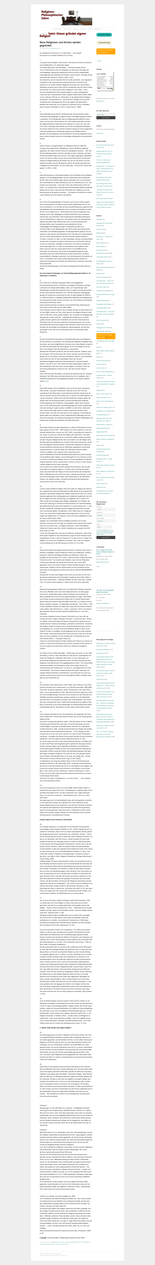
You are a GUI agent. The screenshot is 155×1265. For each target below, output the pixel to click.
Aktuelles (76, 28)
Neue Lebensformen (102, 397)
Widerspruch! (100, 487)
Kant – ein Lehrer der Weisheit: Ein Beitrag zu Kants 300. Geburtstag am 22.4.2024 (105, 734)
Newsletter (67, 28)
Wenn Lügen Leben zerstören (104, 198)
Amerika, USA (100, 229)
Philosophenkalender (102, 414)
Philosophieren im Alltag (103, 424)
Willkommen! (58, 28)
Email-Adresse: (100, 518)
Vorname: (98, 506)
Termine (98, 445)
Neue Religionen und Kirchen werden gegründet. (60, 44)
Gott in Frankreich (84, 1242)
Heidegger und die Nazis (103, 327)
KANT (98, 357)
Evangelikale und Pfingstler (103, 304)
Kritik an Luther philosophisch (104, 371)
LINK (47, 381)
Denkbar (98, 273)
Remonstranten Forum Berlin (104, 435)
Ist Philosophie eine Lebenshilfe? (105, 341)
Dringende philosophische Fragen (105, 294)
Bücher (83, 28)
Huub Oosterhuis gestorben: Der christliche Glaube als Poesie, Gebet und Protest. (105, 694)
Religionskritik (100, 432)
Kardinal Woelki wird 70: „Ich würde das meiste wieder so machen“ (104, 154)
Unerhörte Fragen (104, 35)
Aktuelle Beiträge (104, 43)
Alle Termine (99, 133)
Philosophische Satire (102, 428)
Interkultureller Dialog (102, 331)
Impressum (97, 28)
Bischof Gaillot (100, 246)
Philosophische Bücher (47, 1244)
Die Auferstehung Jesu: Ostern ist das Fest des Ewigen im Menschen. (105, 673)
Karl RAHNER (100, 364)
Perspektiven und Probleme (104, 411)
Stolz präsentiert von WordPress (50, 1253)
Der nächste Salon (101, 287)
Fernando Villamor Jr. (60, 1255)
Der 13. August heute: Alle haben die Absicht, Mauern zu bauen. (105, 552)
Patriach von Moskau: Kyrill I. (104, 407)
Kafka (98, 347)
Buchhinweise (100, 250)
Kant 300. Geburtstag (102, 360)
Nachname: (99, 512)
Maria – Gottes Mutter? (103, 394)
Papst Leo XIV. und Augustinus (104, 401)
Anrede (98, 524)
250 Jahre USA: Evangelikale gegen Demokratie (105, 591)
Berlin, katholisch (101, 243)
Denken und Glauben (57, 1242)
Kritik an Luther (100, 368)
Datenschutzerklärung (102, 649)
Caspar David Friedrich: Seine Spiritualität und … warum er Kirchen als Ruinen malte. (105, 685)
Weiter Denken (100, 483)
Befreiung (99, 233)
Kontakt (90, 28)
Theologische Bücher (61, 1244)
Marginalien (99, 390)
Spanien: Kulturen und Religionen (105, 439)
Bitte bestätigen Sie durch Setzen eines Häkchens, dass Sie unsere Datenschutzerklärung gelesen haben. (105, 532)
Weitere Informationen (102, 562)
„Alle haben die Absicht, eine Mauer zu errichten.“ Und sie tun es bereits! (105, 192)
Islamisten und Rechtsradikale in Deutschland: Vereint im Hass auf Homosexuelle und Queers (105, 204)
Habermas (99, 324)
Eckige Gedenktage (101, 300)
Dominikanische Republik (103, 290)
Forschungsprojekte (71, 1242)
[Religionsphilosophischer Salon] (66, 25)
